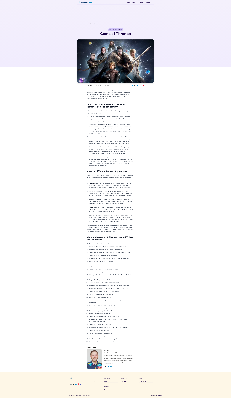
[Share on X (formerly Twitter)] (135, 86)
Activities (106, 386)
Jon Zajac (90, 85)
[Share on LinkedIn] (137, 86)
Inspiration (85, 23)
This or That (124, 381)
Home (105, 381)
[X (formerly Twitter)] (73, 384)
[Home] (79, 23)
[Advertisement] (115, 14)
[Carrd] (81, 384)
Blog (105, 389)
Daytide (160, 395)
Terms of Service (143, 384)
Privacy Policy (142, 381)
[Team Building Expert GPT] (71, 384)
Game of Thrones (102, 23)
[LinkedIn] (76, 384)
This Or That (93, 23)
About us (106, 384)
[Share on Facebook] (132, 86)
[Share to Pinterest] (143, 86)
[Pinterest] (78, 384)
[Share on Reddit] (140, 86)
